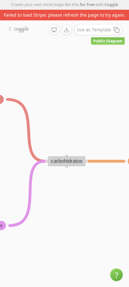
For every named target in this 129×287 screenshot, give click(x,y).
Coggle (111, 4)
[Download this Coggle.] (67, 30)
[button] (116, 274)
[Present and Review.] (54, 30)
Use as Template (94, 30)
